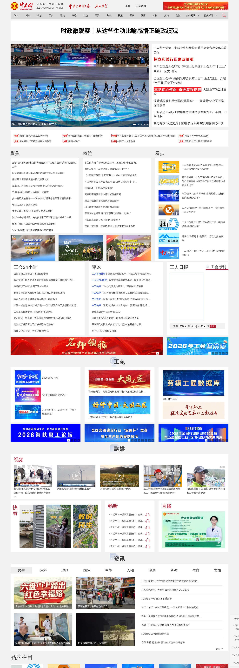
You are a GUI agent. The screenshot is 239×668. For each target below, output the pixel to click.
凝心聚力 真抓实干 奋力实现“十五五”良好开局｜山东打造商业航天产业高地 (32, 492)
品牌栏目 (22, 657)
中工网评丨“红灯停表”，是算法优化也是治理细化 (203, 252)
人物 (155, 15)
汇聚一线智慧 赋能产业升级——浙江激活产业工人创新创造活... (46, 305)
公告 (178, 15)
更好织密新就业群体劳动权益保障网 (103, 194)
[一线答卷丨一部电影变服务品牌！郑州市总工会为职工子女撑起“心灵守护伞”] (128, 248)
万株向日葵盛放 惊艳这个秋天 (115, 488)
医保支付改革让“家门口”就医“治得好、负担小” (108, 213)
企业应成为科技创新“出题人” (106, 311)
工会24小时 (25, 267)
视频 (120, 15)
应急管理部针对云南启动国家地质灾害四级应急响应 (38, 173)
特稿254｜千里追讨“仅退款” (99, 188)
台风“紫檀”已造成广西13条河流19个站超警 (163, 642)
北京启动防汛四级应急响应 (155, 633)
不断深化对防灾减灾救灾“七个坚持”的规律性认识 (116, 324)
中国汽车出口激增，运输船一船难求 (30, 192)
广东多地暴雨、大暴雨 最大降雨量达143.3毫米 (165, 589)
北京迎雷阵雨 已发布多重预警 (156, 598)
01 (210, 306)
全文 (167, 71)
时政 (28, 15)
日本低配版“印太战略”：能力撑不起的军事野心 (115, 318)
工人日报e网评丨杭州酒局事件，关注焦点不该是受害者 (203, 210)
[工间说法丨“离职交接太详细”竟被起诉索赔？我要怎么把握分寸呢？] (33, 248)
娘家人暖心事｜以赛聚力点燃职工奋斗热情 (35, 299)
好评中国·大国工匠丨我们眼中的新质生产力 (111, 417)
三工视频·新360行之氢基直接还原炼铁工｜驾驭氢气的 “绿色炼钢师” (202, 167)
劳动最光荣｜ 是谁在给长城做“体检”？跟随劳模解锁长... (117, 391)
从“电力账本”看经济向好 (104, 330)
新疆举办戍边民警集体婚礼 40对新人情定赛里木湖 (39, 292)
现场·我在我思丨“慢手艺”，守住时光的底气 (202, 238)
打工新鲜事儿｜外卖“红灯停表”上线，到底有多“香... (111, 181)
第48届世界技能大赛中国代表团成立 (30, 179)
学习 (16, 15)
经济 (97, 15)
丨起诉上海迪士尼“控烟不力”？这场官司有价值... (121, 299)
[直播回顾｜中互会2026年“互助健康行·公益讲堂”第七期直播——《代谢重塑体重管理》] (193, 529)
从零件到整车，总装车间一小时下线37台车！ (59, 411)
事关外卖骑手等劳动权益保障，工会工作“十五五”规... (111, 162)
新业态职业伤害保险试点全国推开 (102, 200)
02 (220, 306)
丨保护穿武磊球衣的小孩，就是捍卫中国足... (122, 280)
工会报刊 (218, 267)
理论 (62, 15)
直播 (167, 506)
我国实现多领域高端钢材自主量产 (74, 488)
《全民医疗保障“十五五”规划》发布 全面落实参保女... (112, 175)
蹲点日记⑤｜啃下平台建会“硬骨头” (32, 330)
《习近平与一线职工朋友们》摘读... (126, 514)
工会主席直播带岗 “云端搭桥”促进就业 (33, 311)
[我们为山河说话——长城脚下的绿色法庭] (81, 248)
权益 (85, 15)
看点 (159, 153)
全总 (39, 15)
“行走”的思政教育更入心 (54, 395)
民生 (108, 15)
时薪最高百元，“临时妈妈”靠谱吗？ (102, 219)
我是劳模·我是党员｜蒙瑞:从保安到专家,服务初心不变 (189, 123)
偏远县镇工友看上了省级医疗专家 (31, 273)
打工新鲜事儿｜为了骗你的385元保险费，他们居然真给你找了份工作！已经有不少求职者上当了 (203, 181)
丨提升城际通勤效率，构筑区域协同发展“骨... (122, 273)
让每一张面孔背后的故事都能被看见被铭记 (33, 223)
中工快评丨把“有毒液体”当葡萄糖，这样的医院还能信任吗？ (203, 195)
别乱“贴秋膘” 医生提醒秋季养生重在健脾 (32, 230)
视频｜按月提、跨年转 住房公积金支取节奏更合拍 (110, 226)
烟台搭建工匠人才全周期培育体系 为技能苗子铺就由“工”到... (44, 280)
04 (220, 314)
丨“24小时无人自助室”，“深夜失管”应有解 (117, 286)
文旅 (166, 15)
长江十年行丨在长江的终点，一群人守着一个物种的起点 (169, 607)
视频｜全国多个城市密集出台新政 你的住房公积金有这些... (171, 616)
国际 (143, 15)
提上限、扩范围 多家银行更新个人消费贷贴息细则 (37, 185)
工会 (51, 15)
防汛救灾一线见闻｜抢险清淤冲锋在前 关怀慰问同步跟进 (42, 318)
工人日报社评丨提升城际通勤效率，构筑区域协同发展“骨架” (203, 224)
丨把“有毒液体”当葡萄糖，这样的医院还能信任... (121, 292)
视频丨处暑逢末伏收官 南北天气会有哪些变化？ (165, 625)
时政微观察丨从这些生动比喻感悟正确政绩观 (119, 30)
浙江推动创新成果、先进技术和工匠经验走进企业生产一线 (41, 217)
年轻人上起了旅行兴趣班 (24, 204)
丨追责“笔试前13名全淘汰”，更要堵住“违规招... (120, 305)
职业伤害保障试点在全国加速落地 (102, 207)
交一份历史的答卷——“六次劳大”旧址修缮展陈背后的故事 (41, 198)
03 (210, 314)
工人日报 (179, 267)
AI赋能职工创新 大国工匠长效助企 (31, 286)
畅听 (113, 506)
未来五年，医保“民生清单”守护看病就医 (32, 211)
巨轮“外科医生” (170, 398)
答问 (174, 71)
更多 (218, 649)
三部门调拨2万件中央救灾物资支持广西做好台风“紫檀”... (170, 581)
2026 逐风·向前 (50, 377)
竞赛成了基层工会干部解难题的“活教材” (34, 324)
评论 (74, 15)
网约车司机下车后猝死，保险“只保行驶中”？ (107, 169)
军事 (132, 15)
